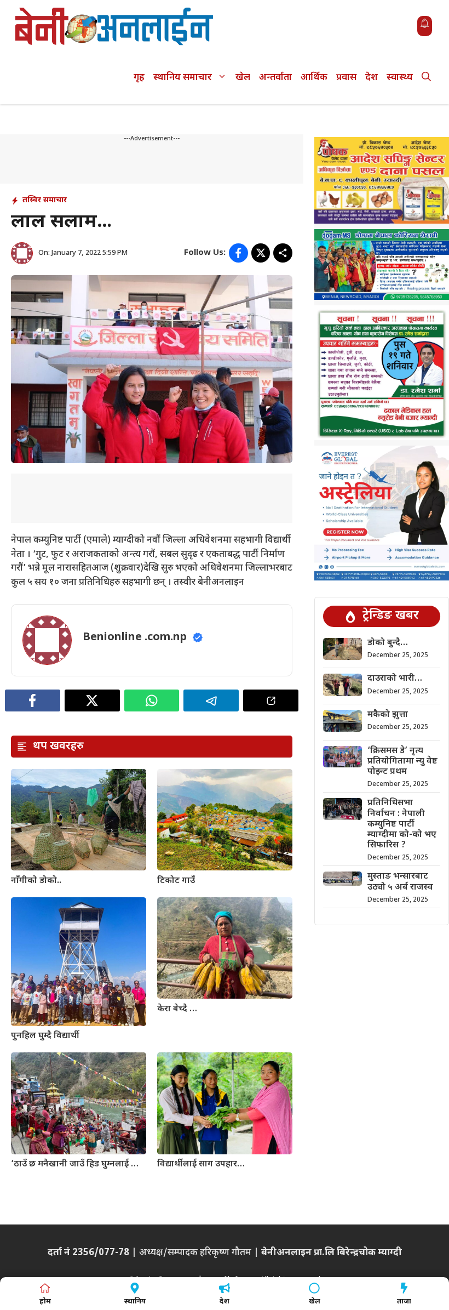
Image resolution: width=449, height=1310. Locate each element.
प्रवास (346, 78)
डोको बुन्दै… (387, 643)
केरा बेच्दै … (177, 1009)
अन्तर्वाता (275, 78)
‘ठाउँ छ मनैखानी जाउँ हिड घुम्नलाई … (75, 1164)
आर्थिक (314, 78)
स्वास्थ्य (400, 78)
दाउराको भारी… (394, 679)
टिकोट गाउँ (176, 881)
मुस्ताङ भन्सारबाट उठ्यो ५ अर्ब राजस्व (400, 882)
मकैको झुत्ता (387, 715)
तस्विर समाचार (44, 200)
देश (371, 78)
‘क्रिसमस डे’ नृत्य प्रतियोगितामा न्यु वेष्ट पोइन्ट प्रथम (402, 761)
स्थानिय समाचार (182, 78)
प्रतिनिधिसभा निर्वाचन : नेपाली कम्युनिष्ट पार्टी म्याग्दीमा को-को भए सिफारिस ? (401, 824)
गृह (139, 78)
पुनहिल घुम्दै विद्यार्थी (45, 1036)
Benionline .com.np (135, 637)
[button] (426, 78)
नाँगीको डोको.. (36, 881)
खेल (242, 78)
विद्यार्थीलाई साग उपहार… (201, 1164)
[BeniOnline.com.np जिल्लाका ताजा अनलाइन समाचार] (115, 26)
